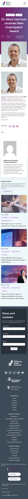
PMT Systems (13, 479)
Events (14, 407)
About (14, 398)
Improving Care (5, 217)
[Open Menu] (24, 3)
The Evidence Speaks (14, 460)
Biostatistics (14, 416)
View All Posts (7, 191)
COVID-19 (14, 453)
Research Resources (14, 458)
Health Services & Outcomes (14, 430)
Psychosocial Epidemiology (14, 442)
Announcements (10, 15)
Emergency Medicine (14, 425)
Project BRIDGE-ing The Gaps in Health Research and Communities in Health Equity (13, 260)
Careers (14, 400)
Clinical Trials (14, 421)
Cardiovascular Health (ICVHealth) (14, 418)
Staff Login (12, 474)
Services (14, 405)
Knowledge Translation (14, 432)
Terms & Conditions (6, 492)
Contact (14, 409)
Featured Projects (16, 251)
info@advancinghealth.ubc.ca (15, 469)
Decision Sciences (14, 423)
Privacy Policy (5, 488)
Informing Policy (14, 217)
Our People (18, 15)
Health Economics (14, 428)
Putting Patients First (7, 220)
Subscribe (14, 348)
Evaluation (14, 437)
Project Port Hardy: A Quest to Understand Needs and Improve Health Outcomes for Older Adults (12, 296)
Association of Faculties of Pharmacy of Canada (12, 100)
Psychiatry (14, 439)
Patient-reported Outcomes (14, 435)
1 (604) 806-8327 (13, 468)
